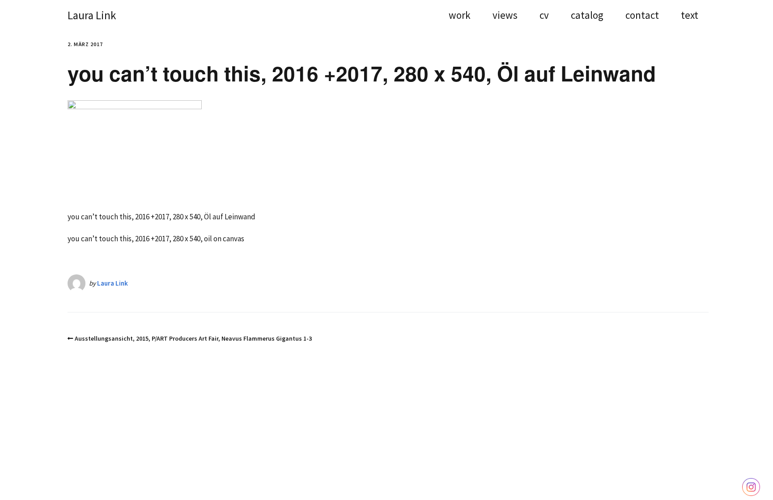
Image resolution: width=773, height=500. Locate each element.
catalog (587, 16)
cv (544, 16)
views (505, 16)
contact (642, 16)
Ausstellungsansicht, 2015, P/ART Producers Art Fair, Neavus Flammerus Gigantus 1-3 (193, 338)
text (689, 16)
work (460, 16)
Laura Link (92, 15)
